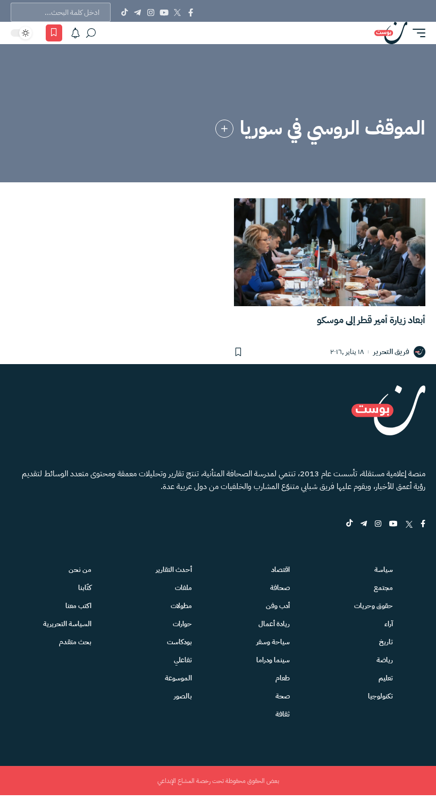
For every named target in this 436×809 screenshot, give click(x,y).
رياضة (384, 660)
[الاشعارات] (75, 33)
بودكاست (179, 642)
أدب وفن (278, 606)
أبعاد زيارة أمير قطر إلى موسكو (371, 320)
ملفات (183, 588)
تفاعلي (183, 660)
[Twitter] (177, 12)
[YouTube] (164, 12)
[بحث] (90, 33)
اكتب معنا (78, 606)
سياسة (383, 569)
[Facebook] (190, 12)
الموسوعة (178, 678)
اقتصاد (280, 569)
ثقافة (282, 714)
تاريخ (386, 642)
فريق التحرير (391, 352)
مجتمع (383, 588)
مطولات (181, 606)
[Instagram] (150, 12)
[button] (416, 33)
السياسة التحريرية (67, 624)
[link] (224, 129)
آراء (388, 624)
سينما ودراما (273, 660)
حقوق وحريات (373, 606)
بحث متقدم (75, 642)
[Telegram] (137, 12)
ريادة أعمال (274, 624)
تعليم (386, 678)
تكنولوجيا (380, 696)
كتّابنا (84, 588)
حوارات (182, 624)
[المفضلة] (54, 32)
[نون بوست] (390, 33)
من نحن (80, 569)
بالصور (183, 696)
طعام (282, 678)
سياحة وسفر (273, 642)
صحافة (280, 588)
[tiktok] (349, 524)
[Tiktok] (124, 12)
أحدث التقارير (174, 569)
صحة (282, 696)
